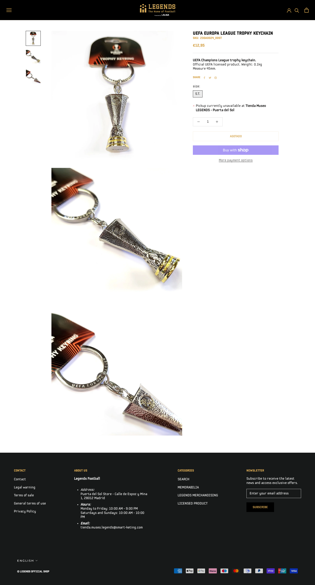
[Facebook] (204, 77)
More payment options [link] (236, 160)
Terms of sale (24, 495)
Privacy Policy (25, 511)
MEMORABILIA (188, 487)
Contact (20, 479)
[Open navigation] (9, 10)
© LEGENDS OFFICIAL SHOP (33, 571)
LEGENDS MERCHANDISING (198, 495)
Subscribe (260, 507)
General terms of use (30, 503)
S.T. (197, 94)
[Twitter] (210, 77)
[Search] (297, 10)
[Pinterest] (215, 77)
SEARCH (183, 479)
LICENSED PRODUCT (193, 503)
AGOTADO (236, 136)
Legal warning (24, 487)
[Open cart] (306, 10)
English (25, 560)
